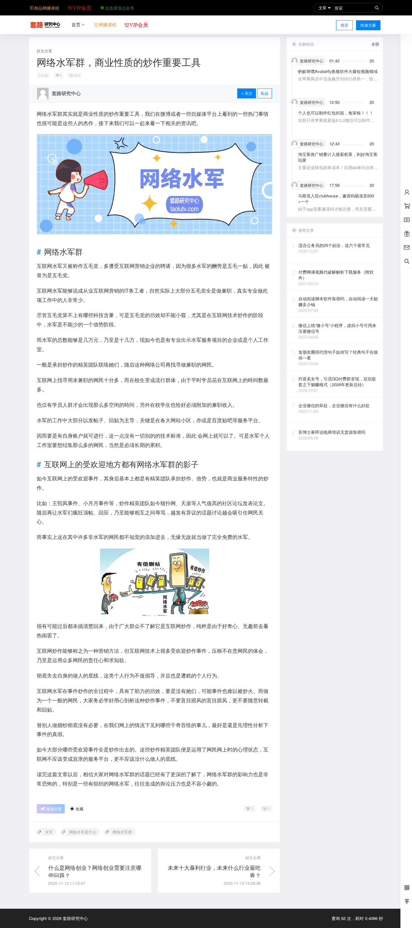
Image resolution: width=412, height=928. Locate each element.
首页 (75, 24)
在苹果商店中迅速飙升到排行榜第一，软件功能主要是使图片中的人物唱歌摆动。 (338, 81)
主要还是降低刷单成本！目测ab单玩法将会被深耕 (338, 170)
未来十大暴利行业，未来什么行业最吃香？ (214, 871)
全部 (375, 44)
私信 (264, 93)
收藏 (79, 808)
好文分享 (44, 50)
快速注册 (368, 25)
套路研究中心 (74, 918)
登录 (344, 25)
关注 (248, 93)
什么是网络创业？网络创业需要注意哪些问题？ (94, 871)
